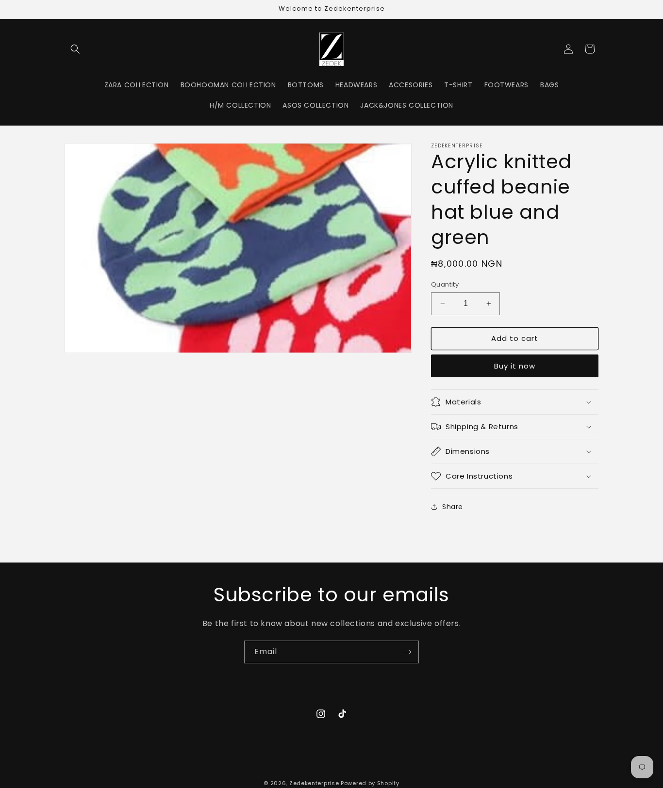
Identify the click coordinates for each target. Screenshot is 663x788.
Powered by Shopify (370, 783)
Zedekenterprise (314, 783)
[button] (75, 49)
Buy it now (514, 366)
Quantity (445, 284)
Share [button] (452, 507)
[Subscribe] (407, 652)
